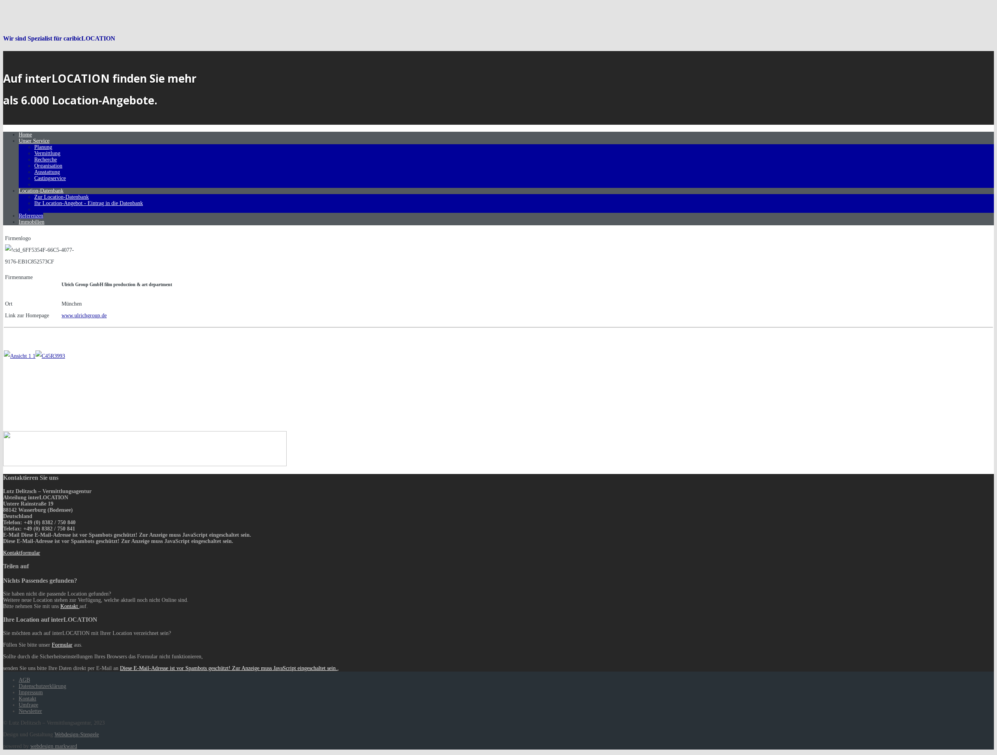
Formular (62, 645)
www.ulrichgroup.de (84, 315)
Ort (8, 304)
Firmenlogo (18, 238)
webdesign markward (53, 746)
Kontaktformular (21, 553)
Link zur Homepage (27, 315)
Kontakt (69, 606)
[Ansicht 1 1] (19, 356)
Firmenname (19, 277)
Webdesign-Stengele (77, 734)
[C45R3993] (50, 356)
